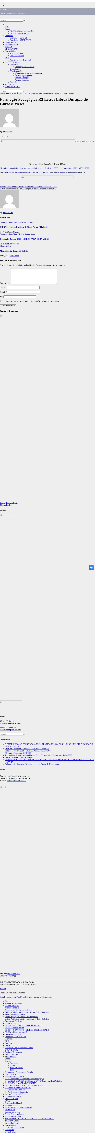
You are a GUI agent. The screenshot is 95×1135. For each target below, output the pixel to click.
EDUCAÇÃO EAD (16, 93)
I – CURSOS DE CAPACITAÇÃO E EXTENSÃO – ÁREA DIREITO (33, 1081)
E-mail (3, 292)
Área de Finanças (21, 78)
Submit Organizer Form (14, 1114)
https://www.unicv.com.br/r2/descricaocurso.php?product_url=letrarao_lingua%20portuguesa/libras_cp (45, 172)
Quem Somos (10, 42)
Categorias (14, 1063)
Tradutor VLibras (17, 53)
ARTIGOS (9, 84)
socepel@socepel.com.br (16, 781)
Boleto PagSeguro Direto (15, 1014)
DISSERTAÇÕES (12, 87)
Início (7, 27)
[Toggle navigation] (1, 18)
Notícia (71, 93)
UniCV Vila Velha (12, 62)
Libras (20, 222)
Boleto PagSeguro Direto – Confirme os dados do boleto (27, 1019)
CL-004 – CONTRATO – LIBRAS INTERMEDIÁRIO (27, 1030)
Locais (12, 1065)
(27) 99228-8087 (13, 974)
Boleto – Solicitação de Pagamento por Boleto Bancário (26, 1012)
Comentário (5, 283)
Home (7, 1001)
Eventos (8, 1059)
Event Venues (10, 1056)
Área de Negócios (22, 80)
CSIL (7, 58)
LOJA (7, 1101)
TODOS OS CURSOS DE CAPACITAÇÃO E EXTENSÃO (29, 1119)
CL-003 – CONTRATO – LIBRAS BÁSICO (23, 1025)
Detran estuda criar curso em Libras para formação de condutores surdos (28, 189)
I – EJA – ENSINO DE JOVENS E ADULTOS (24, 1085)
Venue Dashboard (12, 1123)
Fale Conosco (10, 1074)
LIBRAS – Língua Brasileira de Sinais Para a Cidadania (24, 227)
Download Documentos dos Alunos (19, 1048)
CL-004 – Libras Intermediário (17, 1032)
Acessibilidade (10, 51)
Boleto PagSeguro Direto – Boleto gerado (21, 1017)
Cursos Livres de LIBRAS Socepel (19, 757)
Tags (12, 1070)
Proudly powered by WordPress (12, 997)
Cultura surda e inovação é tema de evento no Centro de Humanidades (32, 764)
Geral (47, 93)
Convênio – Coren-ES (18, 38)
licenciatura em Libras (59, 93)
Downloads (9, 1130)
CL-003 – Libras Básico (19, 33)
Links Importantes (17, 56)
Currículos (9, 1043)
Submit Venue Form (13, 1116)
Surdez (26, 222)
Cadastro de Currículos (14, 1021)
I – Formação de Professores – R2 (18, 1088)
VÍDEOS (8, 47)
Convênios (9, 36)
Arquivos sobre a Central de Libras (18, 1010)
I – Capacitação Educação (15, 1090)
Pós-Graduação (16, 71)
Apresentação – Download (20, 60)
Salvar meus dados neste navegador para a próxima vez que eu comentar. (31, 301)
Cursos (7, 29)
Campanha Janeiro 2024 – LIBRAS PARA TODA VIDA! (24, 239)
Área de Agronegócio (23, 75)
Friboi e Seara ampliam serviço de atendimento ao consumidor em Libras (28, 186)
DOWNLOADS (11, 44)
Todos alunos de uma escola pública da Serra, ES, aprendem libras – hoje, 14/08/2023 (38, 755)
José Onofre (7, 131)
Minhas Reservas (16, 1068)
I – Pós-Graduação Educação (16, 1092)
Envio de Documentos (13, 1052)
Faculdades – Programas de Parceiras (19, 1072)
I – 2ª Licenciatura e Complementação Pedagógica (24, 1079)
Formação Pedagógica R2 (35, 93)
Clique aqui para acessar (10, 723)
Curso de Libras (6, 222)
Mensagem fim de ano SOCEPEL (14, 251)
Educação (4, 93)
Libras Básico (6, 505)
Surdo (31, 222)
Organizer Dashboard (13, 1103)
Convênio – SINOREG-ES (20, 40)
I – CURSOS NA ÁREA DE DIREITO (20, 1083)
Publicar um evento (12, 1112)
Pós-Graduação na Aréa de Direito (28, 73)
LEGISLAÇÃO (11, 49)
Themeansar (47, 997)
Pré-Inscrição (10, 1110)
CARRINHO (10, 1023)
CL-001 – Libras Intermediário (22, 31)
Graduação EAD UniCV (24, 67)
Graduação (14, 64)
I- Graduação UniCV (13, 1096)
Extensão (13, 82)
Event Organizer (11, 1054)
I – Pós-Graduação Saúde (15, 1094)
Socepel (3, 9)
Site (1, 297)
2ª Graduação (15, 69)
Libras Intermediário (9, 503)
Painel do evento (11, 1105)
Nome (3, 287)
